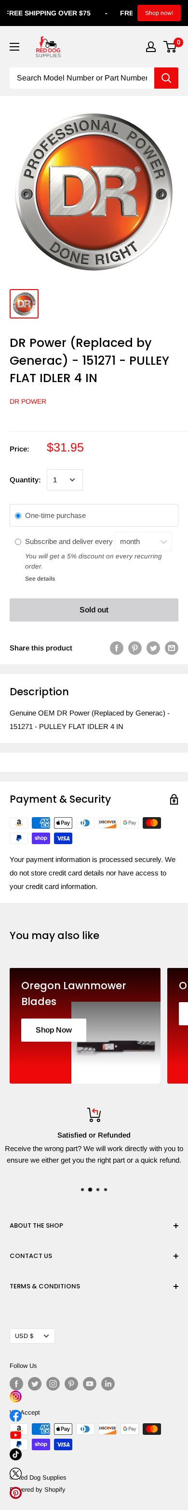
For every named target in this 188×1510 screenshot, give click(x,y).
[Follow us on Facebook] (16, 1384)
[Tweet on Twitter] (153, 648)
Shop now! (159, 13)
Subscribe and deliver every (70, 541)
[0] (170, 47)
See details (40, 578)
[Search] (166, 78)
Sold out (94, 610)
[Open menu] (14, 47)
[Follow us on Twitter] (34, 1384)
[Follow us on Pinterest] (71, 1384)
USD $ (24, 1335)
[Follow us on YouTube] (89, 1384)
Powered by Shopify (38, 1489)
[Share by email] (171, 648)
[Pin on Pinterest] (135, 648)
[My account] (151, 46)
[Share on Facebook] (116, 648)
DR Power (28, 401)
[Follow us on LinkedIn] (108, 1384)
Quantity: (25, 480)
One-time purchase (55, 515)
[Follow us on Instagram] (53, 1384)
